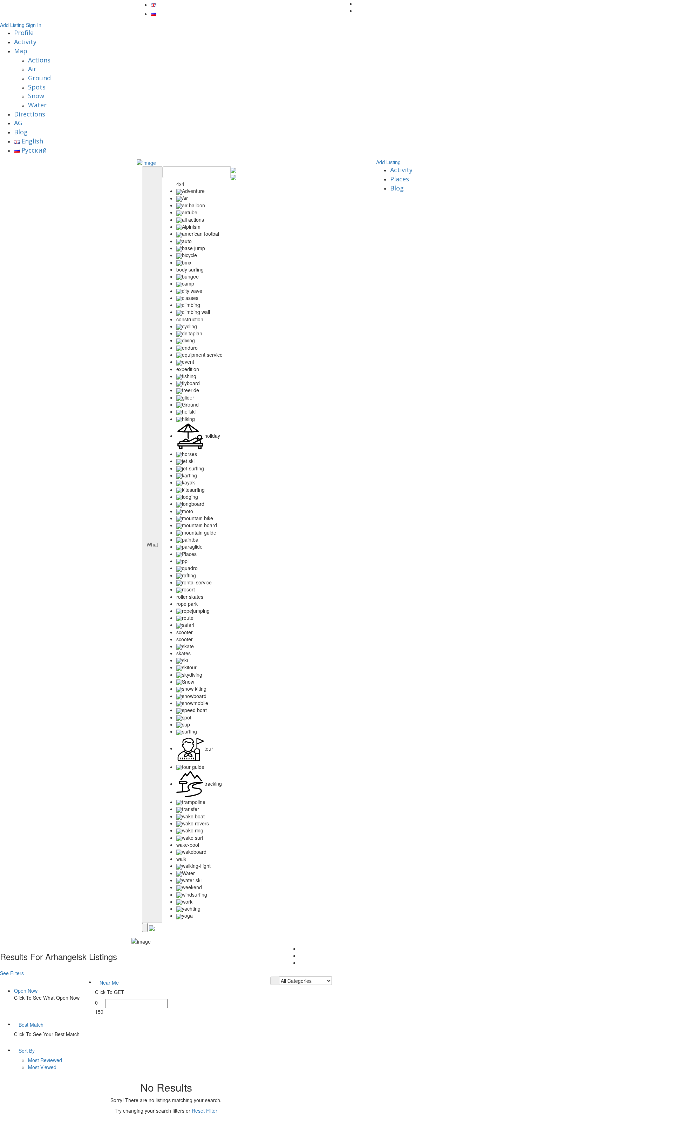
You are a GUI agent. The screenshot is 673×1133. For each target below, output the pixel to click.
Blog (21, 132)
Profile (24, 32)
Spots (37, 87)
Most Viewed (42, 1067)
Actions (39, 60)
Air (32, 69)
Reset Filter (204, 1110)
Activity (25, 42)
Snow (36, 96)
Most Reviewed (45, 1060)
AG (18, 123)
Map (20, 51)
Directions (29, 114)
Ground (39, 78)
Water (37, 105)
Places (399, 179)
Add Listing (12, 24)
